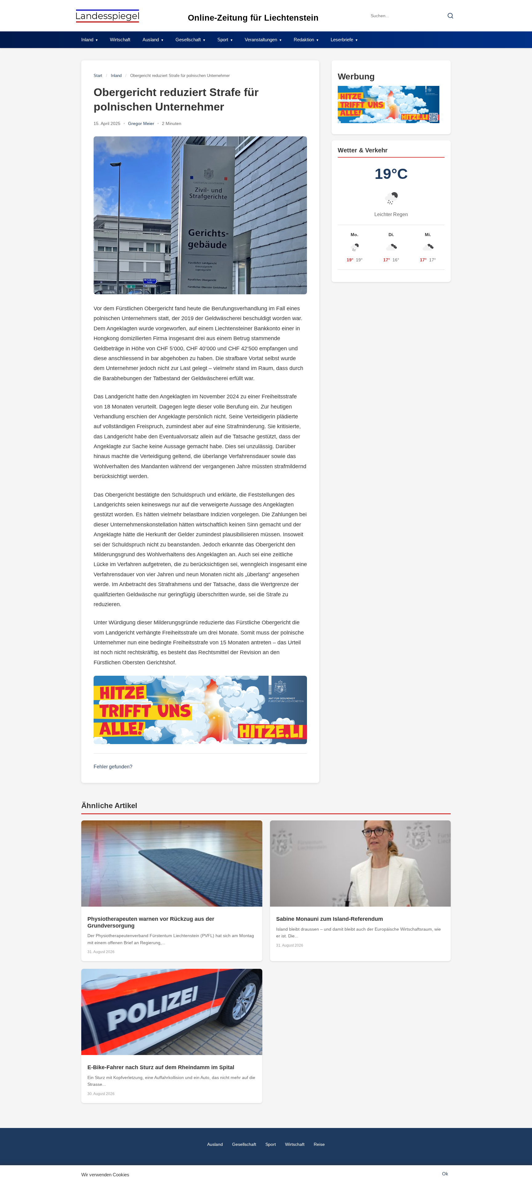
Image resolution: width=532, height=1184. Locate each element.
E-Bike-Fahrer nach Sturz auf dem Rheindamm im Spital (160, 1067)
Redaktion (304, 39)
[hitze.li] (200, 710)
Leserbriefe (342, 39)
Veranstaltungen (261, 39)
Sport (222, 39)
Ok (445, 1173)
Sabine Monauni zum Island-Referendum (329, 919)
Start (98, 75)
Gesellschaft (188, 39)
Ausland (151, 39)
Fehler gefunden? (113, 766)
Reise (319, 1144)
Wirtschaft (120, 39)
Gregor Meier (141, 123)
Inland (87, 39)
